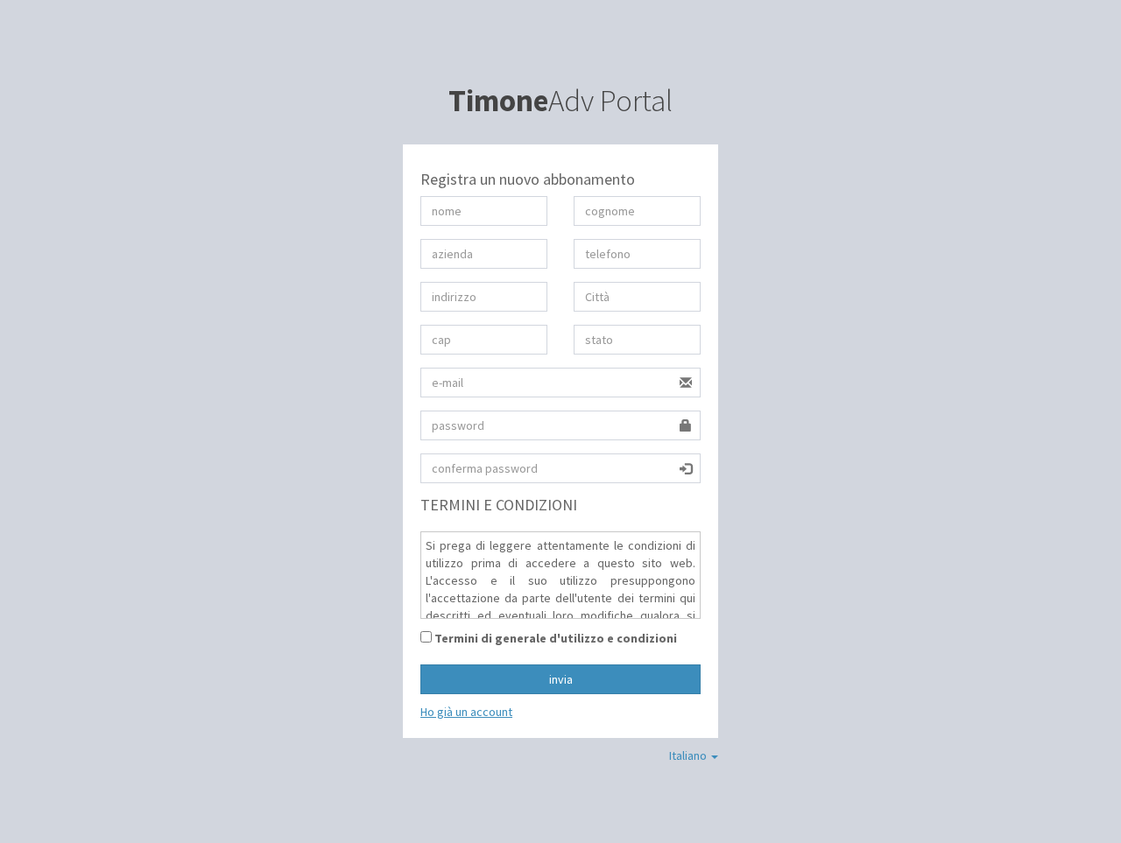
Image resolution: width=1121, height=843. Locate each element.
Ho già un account (466, 712)
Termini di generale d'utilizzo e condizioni (554, 638)
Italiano (689, 755)
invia (561, 679)
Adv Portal (560, 100)
